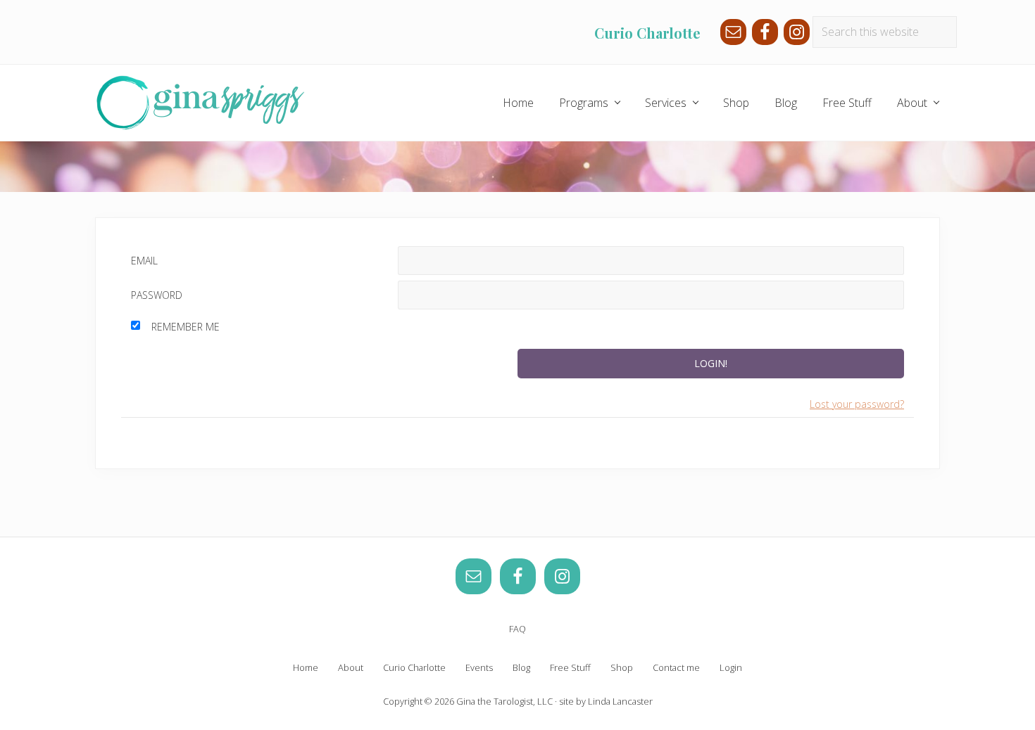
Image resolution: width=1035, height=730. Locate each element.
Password (156, 295)
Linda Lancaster (620, 701)
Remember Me (185, 326)
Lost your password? (857, 404)
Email (144, 260)
